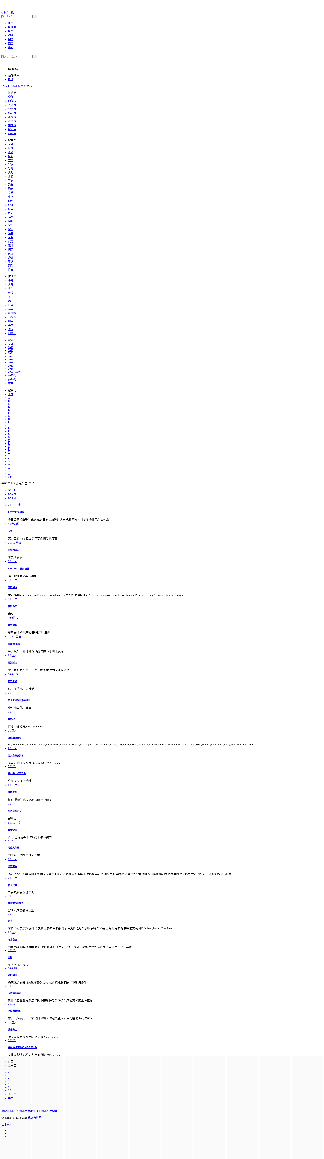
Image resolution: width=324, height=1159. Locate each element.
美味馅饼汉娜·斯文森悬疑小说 (22, 1047)
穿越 (11, 221)
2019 (11, 359)
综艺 (11, 39)
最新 (11, 47)
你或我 (11, 719)
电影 (11, 31)
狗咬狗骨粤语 (14, 1011)
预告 (11, 233)
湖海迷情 (12, 662)
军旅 (11, 225)
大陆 (11, 284)
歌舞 (11, 184)
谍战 (11, 217)
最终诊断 (12, 625)
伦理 (11, 205)
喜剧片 (12, 105)
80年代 (12, 379)
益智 (11, 237)
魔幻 (11, 156)
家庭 (11, 229)
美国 (11, 296)
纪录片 (12, 129)
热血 (11, 253)
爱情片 (12, 109)
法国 (11, 329)
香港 (11, 288)
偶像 (11, 241)
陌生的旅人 (13, 550)
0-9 (10, 476)
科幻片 (12, 113)
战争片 (12, 121)
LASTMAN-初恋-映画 (18, 568)
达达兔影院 (8, 12)
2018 (11, 362)
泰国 (11, 309)
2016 (11, 368)
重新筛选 (26, 86)
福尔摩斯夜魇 (14, 738)
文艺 (11, 192)
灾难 (11, 172)
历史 (11, 213)
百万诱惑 (12, 681)
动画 (11, 200)
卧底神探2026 (15, 644)
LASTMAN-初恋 (16, 512)
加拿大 (12, 333)
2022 (11, 350)
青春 (11, 180)
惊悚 (11, 148)
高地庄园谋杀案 (15, 755)
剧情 (11, 43)
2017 (11, 365)
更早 (11, 383)
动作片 (12, 100)
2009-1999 (14, 371)
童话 (11, 261)
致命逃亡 (12, 1029)
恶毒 (10, 921)
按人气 (12, 494)
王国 (10, 957)
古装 (11, 176)
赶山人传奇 (13, 847)
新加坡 (12, 313)
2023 (11, 347)
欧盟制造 (12, 587)
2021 (11, 353)
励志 (11, 188)
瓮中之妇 (12, 792)
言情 (11, 160)
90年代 (12, 375)
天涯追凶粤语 (14, 993)
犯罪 (11, 245)
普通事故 (12, 866)
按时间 (12, 490)
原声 (11, 209)
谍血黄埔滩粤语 (15, 903)
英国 (11, 325)
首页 (11, 23)
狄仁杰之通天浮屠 (17, 773)
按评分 (12, 498)
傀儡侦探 (12, 830)
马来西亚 (13, 317)
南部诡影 (12, 606)
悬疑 (11, 152)
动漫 (11, 35)
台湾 (11, 292)
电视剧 (12, 27)
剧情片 (12, 125)
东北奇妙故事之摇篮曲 (19, 700)
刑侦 (11, 265)
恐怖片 (12, 117)
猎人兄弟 (12, 885)
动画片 (12, 133)
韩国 (11, 300)
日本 (11, 305)
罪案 (11, 164)
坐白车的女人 (14, 811)
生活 (11, 196)
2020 (11, 356)
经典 (11, 257)
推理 (11, 269)
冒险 (11, 168)
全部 (11, 96)
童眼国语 (12, 975)
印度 (11, 321)
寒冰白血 (12, 939)
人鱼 (10, 531)
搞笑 (11, 249)
